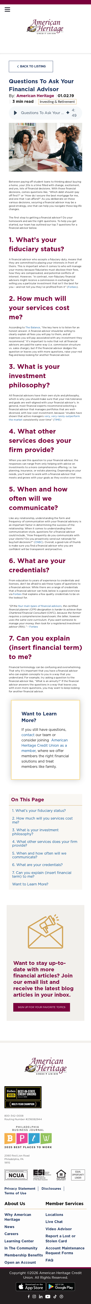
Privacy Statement (19, 1189)
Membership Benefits (23, 1255)
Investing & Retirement (57, 101)
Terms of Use (15, 1193)
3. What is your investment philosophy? (35, 832)
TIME (57, 419)
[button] (15, 113)
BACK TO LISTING (33, 66)
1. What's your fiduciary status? (39, 811)
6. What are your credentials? (37, 865)
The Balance (32, 327)
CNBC (38, 542)
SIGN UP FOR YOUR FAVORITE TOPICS (41, 1007)
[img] (68, 113)
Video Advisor (59, 1229)
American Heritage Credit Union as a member (44, 745)
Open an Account (20, 1262)
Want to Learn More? (30, 884)
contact (27, 735)
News (9, 1227)
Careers (11, 1234)
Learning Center (19, 1241)
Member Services (64, 1203)
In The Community (21, 1248)
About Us (14, 1203)
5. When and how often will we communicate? (39, 855)
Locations (54, 1215)
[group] (45, 113)
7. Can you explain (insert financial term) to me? (41, 875)
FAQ (49, 1260)
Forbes (72, 286)
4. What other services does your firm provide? (44, 844)
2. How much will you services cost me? (42, 820)
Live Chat (54, 1222)
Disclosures (51, 1189)
